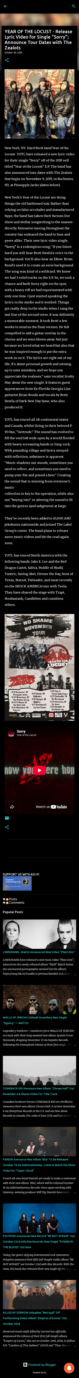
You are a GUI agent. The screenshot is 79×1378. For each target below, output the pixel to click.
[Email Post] (7, 819)
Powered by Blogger (42, 1364)
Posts (12, 899)
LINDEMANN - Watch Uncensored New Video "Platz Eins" (39, 952)
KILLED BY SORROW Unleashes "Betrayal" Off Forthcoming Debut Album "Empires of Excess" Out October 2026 (35, 1318)
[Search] (73, 6)
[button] (7, 60)
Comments (16, 902)
